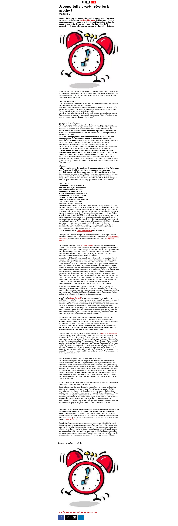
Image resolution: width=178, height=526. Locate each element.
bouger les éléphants (109, 333)
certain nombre (113, 237)
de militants (63, 239)
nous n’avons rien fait (84, 231)
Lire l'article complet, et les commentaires (78, 512)
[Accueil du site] (89, 4)
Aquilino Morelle (87, 245)
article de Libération (87, 20)
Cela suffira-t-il (71, 419)
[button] (61, 517)
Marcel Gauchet (75, 298)
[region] (103, 191)
